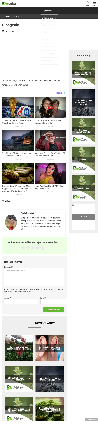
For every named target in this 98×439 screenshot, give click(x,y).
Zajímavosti (47, 11)
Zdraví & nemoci (49, 18)
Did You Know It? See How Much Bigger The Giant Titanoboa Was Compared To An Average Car (16, 188)
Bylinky (45, 32)
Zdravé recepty (48, 54)
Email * (43, 298)
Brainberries (18, 126)
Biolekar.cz (7, 16)
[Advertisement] (34, 55)
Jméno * (7, 298)
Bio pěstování (48, 46)
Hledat (88, 5)
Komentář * (8, 267)
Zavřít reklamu (92, 420)
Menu (94, 5)
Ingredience (47, 61)
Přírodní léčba (48, 25)
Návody (45, 39)
